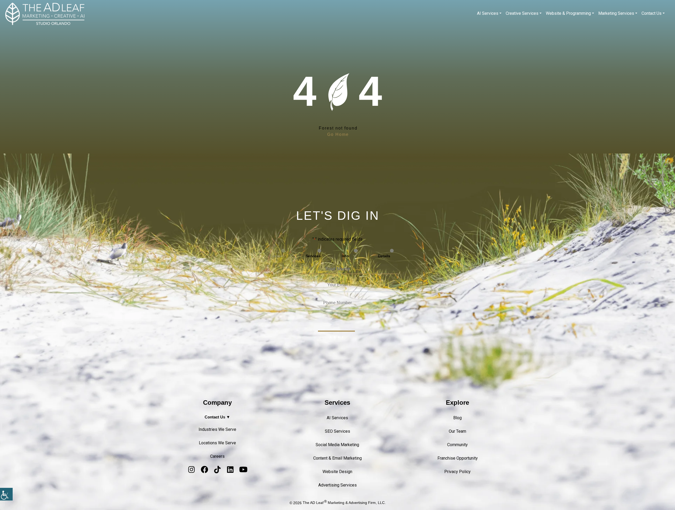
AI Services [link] (487, 13)
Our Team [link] (457, 431)
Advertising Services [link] (337, 485)
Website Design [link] (337, 471)
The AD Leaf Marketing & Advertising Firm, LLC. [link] (344, 503)
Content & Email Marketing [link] (337, 458)
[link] (6, 494)
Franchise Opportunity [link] (457, 458)
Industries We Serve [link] (217, 429)
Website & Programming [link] (568, 13)
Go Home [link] (338, 134)
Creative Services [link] (522, 13)
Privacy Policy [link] (457, 471)
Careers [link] (217, 456)
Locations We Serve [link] (217, 442)
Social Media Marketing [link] (337, 444)
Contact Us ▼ (217, 417)
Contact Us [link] (652, 13)
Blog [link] (457, 417)
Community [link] (457, 444)
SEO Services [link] (337, 431)
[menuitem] (489, 13)
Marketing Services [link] (616, 13)
